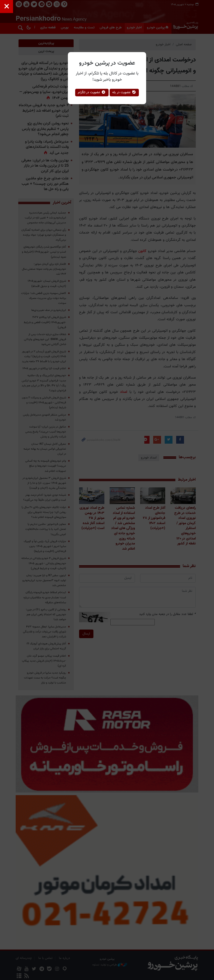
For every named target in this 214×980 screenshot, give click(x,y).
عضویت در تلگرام (89, 92)
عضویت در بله (122, 92)
